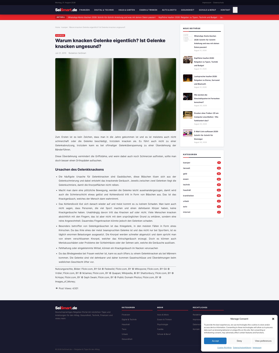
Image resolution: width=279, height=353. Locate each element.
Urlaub (125, 334)
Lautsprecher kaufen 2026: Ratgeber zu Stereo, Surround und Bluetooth (207, 80)
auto (185, 206)
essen (186, 179)
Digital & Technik (104, 10)
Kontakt (225, 10)
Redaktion (197, 314)
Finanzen (84, 10)
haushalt (187, 190)
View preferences (263, 341)
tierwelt (186, 168)
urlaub (186, 201)
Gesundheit (187, 10)
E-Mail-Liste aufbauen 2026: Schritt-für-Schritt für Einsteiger (206, 135)
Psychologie (162, 324)
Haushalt (126, 324)
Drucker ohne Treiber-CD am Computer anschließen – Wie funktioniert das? (206, 117)
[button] (273, 318)
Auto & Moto (169, 10)
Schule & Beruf (207, 10)
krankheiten (188, 195)
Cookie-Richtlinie (224, 347)
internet (186, 212)
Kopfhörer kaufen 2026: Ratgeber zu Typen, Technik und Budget (188, 17)
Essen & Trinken (148, 10)
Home (57, 27)
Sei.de (66, 10)
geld (185, 174)
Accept (215, 341)
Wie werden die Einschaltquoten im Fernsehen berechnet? (207, 98)
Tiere (124, 329)
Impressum (257, 347)
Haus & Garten (127, 10)
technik (186, 184)
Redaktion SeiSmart (77, 53)
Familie (160, 329)
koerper (64, 27)
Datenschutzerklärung (242, 347)
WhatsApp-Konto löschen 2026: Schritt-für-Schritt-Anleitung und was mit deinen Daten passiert (112, 17)
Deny (239, 341)
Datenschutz (218, 2)
